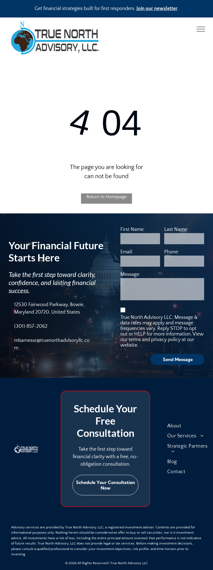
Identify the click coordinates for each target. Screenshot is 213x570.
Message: (130, 274)
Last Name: (176, 229)
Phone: (171, 252)
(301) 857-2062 (30, 326)
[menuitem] (189, 426)
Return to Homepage (106, 196)
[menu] (201, 29)
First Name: (132, 229)
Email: (126, 252)
